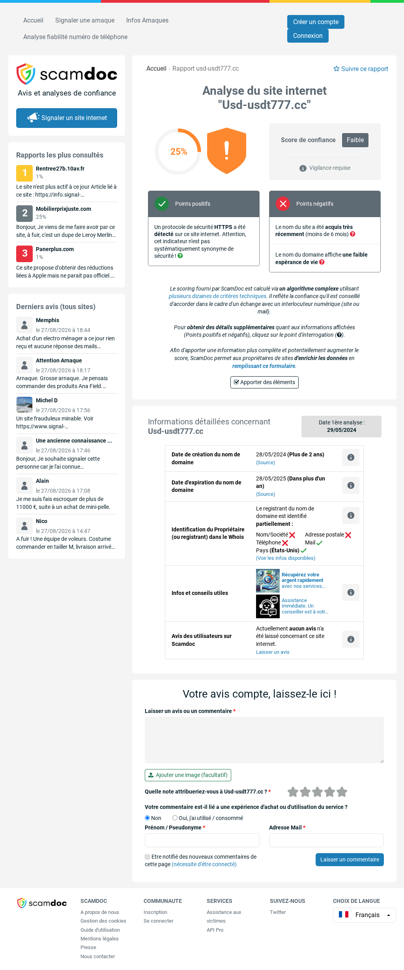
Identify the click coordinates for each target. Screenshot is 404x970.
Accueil (33, 20)
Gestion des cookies (103, 921)
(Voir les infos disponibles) (286, 558)
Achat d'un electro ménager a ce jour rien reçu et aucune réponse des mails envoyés (65, 346)
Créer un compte (316, 22)
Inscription (155, 912)
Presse (88, 947)
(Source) (265, 462)
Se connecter (158, 921)
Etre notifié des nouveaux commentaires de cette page (200, 861)
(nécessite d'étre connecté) (204, 864)
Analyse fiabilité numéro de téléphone (75, 37)
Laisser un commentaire (349, 859)
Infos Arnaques (147, 20)
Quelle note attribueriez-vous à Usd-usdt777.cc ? (208, 791)
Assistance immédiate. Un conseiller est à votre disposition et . (305, 606)
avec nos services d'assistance (302, 580)
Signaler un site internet (74, 118)
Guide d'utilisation (100, 930)
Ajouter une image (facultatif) (190, 775)
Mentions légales (99, 939)
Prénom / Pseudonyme (175, 827)
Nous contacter (97, 956)
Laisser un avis (273, 652)
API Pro (215, 930)
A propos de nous (99, 912)
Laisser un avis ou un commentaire (190, 711)
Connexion (308, 35)
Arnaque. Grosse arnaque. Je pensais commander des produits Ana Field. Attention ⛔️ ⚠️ (62, 386)
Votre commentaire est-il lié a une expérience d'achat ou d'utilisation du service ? (246, 807)
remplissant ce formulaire (263, 366)
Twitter (278, 912)
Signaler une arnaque (84, 20)
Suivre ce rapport (364, 69)
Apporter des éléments (267, 382)
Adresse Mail (287, 827)
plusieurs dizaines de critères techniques (217, 296)
